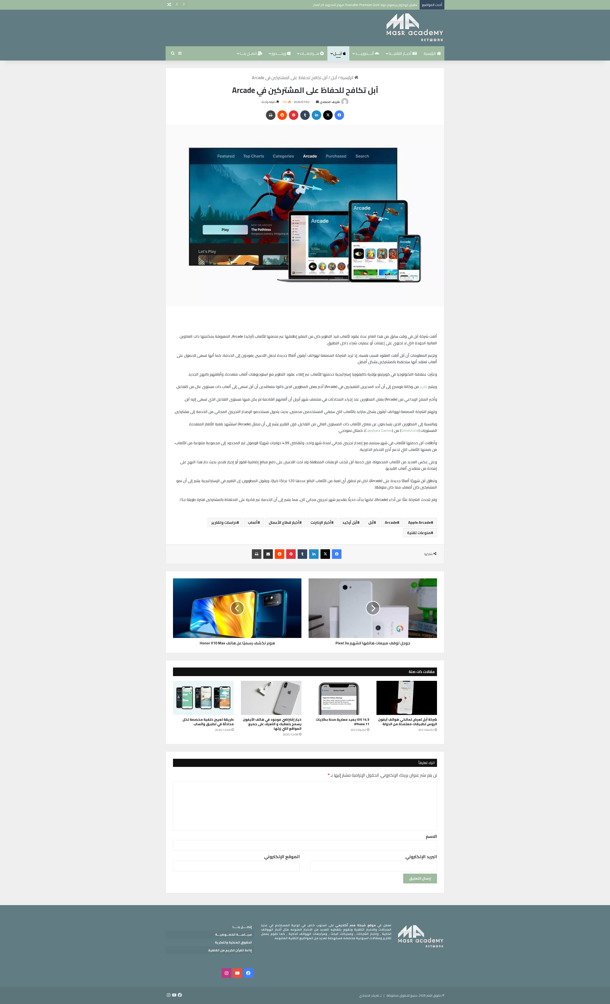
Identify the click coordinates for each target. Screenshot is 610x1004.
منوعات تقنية (419, 532)
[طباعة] (270, 115)
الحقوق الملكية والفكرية (233, 942)
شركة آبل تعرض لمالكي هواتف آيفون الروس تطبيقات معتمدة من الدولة (407, 721)
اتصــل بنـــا (249, 53)
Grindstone (410, 430)
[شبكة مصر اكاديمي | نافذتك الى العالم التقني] (414, 28)
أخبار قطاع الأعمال (284, 522)
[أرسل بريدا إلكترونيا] (317, 102)
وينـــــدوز (279, 53)
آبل (371, 522)
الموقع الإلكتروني (282, 857)
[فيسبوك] (339, 115)
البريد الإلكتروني (421, 857)
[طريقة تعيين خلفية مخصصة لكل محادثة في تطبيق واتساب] (203, 698)
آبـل (334, 78)
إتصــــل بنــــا (242, 927)
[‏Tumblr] (305, 115)
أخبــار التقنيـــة (400, 53)
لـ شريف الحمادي (370, 995)
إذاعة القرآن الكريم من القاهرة (230, 950)
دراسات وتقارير (224, 522)
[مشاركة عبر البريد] (268, 554)
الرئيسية (430, 53)
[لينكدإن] (316, 115)
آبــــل (338, 53)
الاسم (431, 836)
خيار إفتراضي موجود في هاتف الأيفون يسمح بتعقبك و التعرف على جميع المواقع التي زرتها (272, 724)
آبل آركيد (349, 522)
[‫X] (328, 115)
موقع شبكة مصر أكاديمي (355, 925)
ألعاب (253, 522)
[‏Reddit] (282, 115)
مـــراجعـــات (310, 53)
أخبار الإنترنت (320, 522)
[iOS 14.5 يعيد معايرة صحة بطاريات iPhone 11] (339, 698)
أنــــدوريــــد (365, 53)
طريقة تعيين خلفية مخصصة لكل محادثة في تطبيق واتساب (208, 721)
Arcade (391, 522)
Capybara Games (379, 430)
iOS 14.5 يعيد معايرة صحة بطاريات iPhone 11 (342, 721)
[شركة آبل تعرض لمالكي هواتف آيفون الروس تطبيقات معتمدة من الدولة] (406, 698)
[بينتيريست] (293, 115)
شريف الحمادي (330, 102)
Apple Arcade (419, 522)
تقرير (423, 386)
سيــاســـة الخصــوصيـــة (233, 934)
